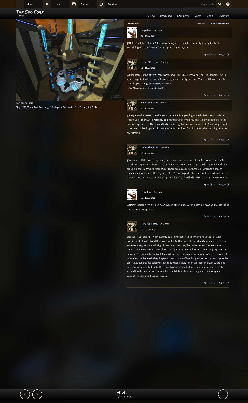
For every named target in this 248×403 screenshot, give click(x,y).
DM (24, 107)
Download (166, 15)
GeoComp (80, 107)
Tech (97, 107)
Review (151, 15)
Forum (84, 4)
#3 (142, 153)
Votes (198, 15)
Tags (18, 107)
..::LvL (121, 393)
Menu (30, 4)
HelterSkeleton (149, 62)
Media (209, 15)
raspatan (146, 30)
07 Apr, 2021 (27, 102)
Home (57, 4)
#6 (142, 35)
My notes (201, 23)
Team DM (32, 107)
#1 (142, 229)
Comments (183, 15)
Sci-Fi (90, 107)
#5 (142, 67)
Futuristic (68, 107)
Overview (224, 15)
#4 (142, 108)
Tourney (43, 107)
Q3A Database (125, 396)
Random (112, 4)
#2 (142, 197)
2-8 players (55, 107)
